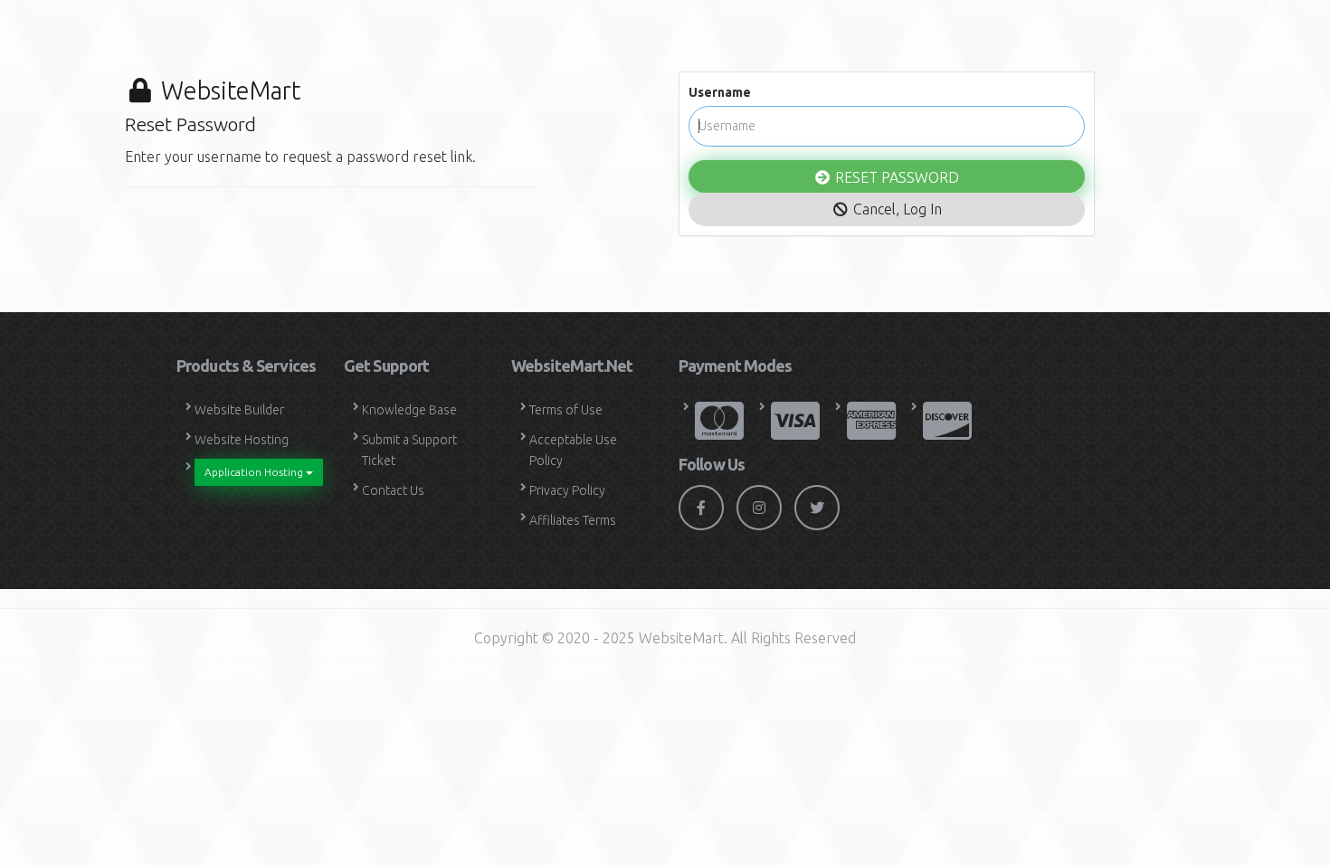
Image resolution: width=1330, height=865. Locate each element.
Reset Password (895, 177)
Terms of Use (566, 410)
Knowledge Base (409, 410)
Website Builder (239, 410)
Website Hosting (242, 439)
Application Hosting (255, 472)
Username (720, 92)
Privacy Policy (567, 490)
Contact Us (393, 490)
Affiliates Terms (572, 520)
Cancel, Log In (896, 209)
